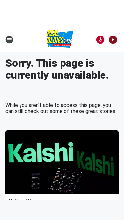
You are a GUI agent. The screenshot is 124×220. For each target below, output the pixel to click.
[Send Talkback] (100, 40)
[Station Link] (60, 39)
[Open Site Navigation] (9, 40)
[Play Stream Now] (113, 40)
